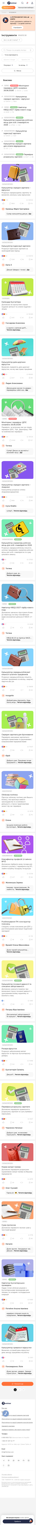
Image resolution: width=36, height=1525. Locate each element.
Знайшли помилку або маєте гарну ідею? (16, 1429)
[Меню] (4, 3)
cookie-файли (24, 1517)
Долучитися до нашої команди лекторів (15, 1415)
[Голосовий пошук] (30, 50)
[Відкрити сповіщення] (27, 3)
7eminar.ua (5, 1486)
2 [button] (19, 1390)
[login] (32, 3)
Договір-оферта (7, 1474)
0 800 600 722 (15, 1437)
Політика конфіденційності (10, 1477)
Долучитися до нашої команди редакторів (16, 1419)
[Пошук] (22, 3)
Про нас (4, 1408)
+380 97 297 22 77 (8, 1441)
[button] (23, 1389)
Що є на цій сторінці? (11, 40)
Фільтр (18, 71)
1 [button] (15, 1390)
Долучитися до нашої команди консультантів (17, 1422)
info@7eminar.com (8, 1452)
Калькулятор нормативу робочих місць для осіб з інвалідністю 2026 (18, 122)
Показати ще (18, 1384)
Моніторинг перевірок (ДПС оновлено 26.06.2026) (16, 88)
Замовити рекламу (8, 1426)
